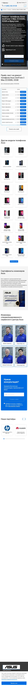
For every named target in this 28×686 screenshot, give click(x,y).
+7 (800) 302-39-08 (10, 6)
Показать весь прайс (14, 129)
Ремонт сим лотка (6, 104)
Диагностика (5, 91)
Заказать (23, 91)
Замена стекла (5, 94)
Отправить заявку (14, 60)
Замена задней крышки (7, 122)
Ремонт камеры (5, 116)
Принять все (14, 683)
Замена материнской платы (8, 119)
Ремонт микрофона (6, 107)
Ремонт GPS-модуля (6, 100)
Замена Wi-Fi (5, 97)
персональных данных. (16, 65)
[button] (23, 419)
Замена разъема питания (7, 113)
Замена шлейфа (5, 110)
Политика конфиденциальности (9, 679)
